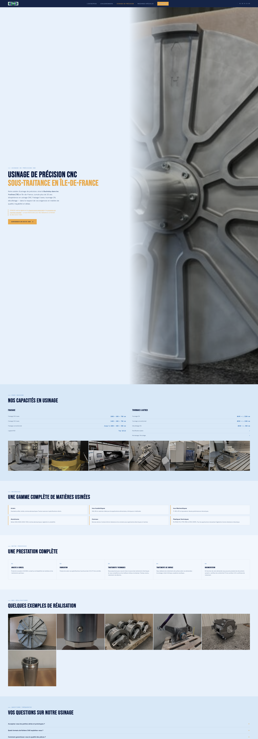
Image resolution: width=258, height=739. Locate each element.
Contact (163, 4)
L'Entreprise (92, 4)
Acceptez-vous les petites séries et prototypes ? (26, 724)
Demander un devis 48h (21, 222)
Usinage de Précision (125, 4)
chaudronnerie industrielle (36, 210)
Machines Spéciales (146, 4)
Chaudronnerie (106, 4)
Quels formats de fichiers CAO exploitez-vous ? (25, 730)
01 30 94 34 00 (244, 3)
